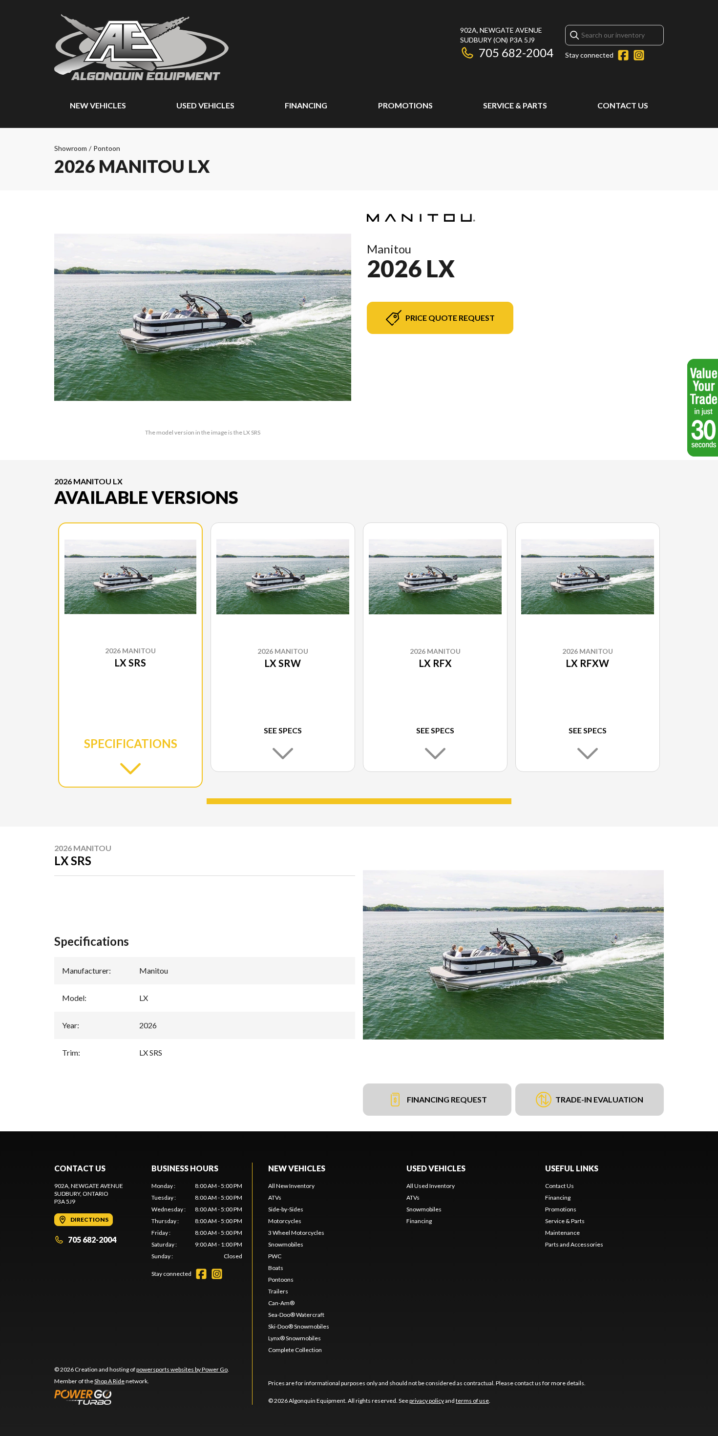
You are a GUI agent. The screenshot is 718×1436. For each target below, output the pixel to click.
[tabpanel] (197, 1221)
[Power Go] (141, 1397)
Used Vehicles (205, 105)
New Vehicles (98, 105)
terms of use (472, 1400)
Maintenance (562, 1232)
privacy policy (426, 1400)
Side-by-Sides (285, 1209)
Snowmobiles (285, 1244)
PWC (274, 1256)
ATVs (274, 1197)
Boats (275, 1267)
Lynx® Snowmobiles (294, 1338)
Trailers (278, 1291)
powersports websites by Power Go (182, 1369)
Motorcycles (284, 1221)
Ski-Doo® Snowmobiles (298, 1326)
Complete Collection (295, 1349)
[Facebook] (623, 55)
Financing (306, 105)
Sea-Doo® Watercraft (296, 1314)
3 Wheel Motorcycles (296, 1232)
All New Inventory (291, 1185)
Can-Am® (281, 1303)
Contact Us (622, 105)
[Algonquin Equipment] (141, 47)
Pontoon (106, 148)
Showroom (70, 148)
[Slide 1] (359, 801)
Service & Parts (515, 105)
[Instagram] (639, 55)
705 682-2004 (516, 52)
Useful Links (571, 1168)
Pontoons (281, 1279)
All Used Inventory (430, 1185)
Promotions (405, 105)
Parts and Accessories (574, 1244)
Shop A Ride (109, 1381)
